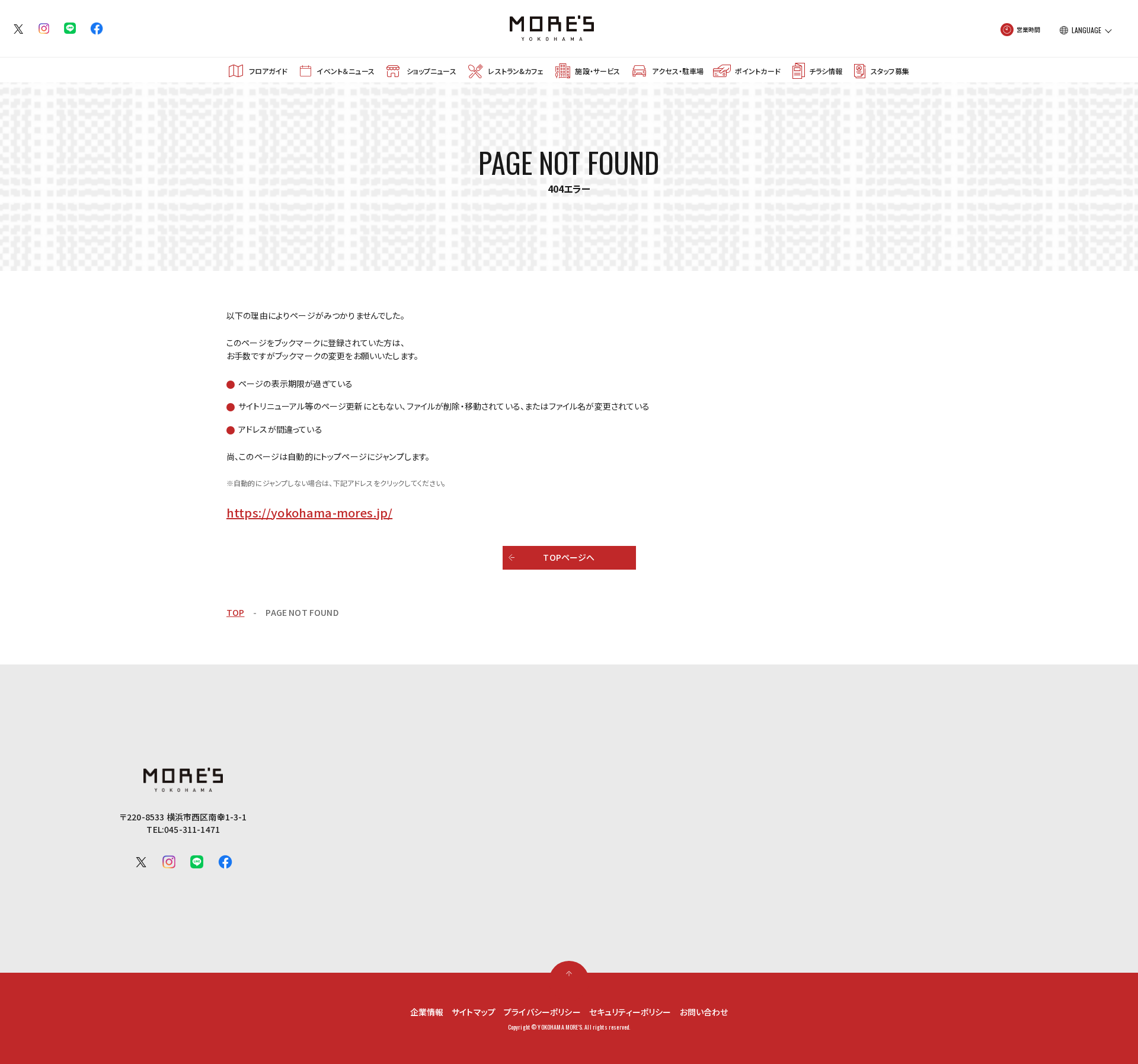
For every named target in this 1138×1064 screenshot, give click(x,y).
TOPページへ (568, 557)
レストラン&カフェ (515, 71)
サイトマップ (474, 1012)
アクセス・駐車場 (678, 71)
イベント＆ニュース (345, 71)
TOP (235, 612)
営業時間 (1028, 29)
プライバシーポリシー (542, 1012)
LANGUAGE (1086, 30)
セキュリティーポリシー (630, 1012)
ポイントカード (758, 71)
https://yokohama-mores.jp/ (309, 512)
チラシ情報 (825, 71)
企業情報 (427, 1012)
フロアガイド (268, 71)
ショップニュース (431, 71)
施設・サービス (597, 71)
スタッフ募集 (890, 71)
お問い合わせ (704, 1012)
